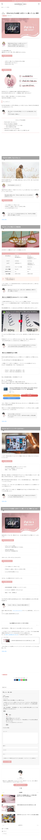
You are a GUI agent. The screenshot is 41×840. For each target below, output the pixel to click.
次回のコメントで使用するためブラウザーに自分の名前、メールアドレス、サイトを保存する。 (20, 758)
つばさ (10, 714)
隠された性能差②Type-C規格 (11, 126)
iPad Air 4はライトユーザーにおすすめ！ (12, 128)
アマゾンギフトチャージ (17, 610)
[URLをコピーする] (26, 680)
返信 (4, 711)
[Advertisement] (20, 143)
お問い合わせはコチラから (20, 784)
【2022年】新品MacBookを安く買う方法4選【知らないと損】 (23, 640)
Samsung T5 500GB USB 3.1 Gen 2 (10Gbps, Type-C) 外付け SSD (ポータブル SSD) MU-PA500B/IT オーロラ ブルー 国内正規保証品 (24, 388)
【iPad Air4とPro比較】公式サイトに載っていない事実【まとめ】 (17, 130)
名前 (4, 745)
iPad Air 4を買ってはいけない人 (10, 122)
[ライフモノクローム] (20, 4)
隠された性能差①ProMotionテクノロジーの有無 (14, 125)
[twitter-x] (19, 788)
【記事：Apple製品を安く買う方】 (11, 634)
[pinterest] (21, 788)
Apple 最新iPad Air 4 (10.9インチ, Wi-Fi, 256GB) (19, 623)
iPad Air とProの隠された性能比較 (10, 123)
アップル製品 (4, 15)
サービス (5, 833)
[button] (15, 680)
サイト (4, 754)
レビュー (5, 831)
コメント (5, 731)
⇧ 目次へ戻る (4, 219)
